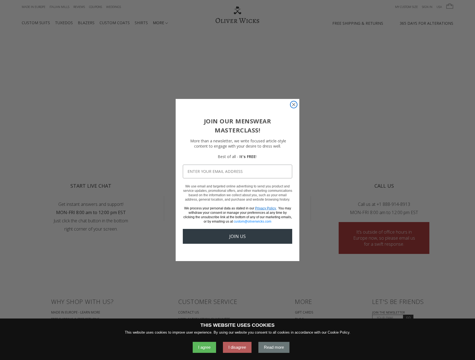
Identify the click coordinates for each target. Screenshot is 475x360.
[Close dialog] (293, 104)
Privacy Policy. (266, 208)
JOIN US (237, 236)
